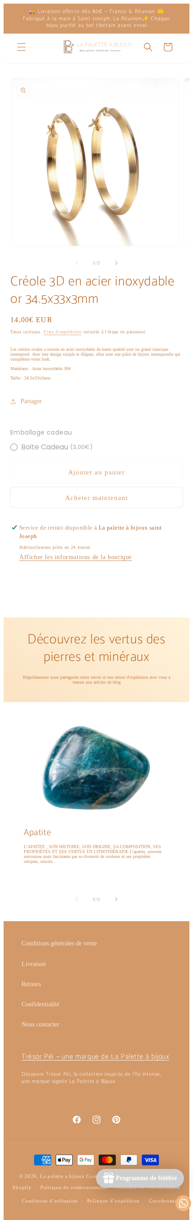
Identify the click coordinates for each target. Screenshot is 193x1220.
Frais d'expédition (63, 331)
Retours (31, 984)
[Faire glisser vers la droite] (116, 263)
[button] (21, 47)
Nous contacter (40, 1024)
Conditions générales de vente (59, 943)
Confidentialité (40, 1004)
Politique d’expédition (113, 1200)
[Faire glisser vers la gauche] (77, 263)
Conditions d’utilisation (50, 1200)
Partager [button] (31, 401)
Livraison (34, 964)
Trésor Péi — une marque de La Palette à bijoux (95, 1057)
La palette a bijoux (62, 1176)
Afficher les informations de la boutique (75, 557)
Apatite (37, 832)
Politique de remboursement (73, 1187)
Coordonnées (164, 1200)
